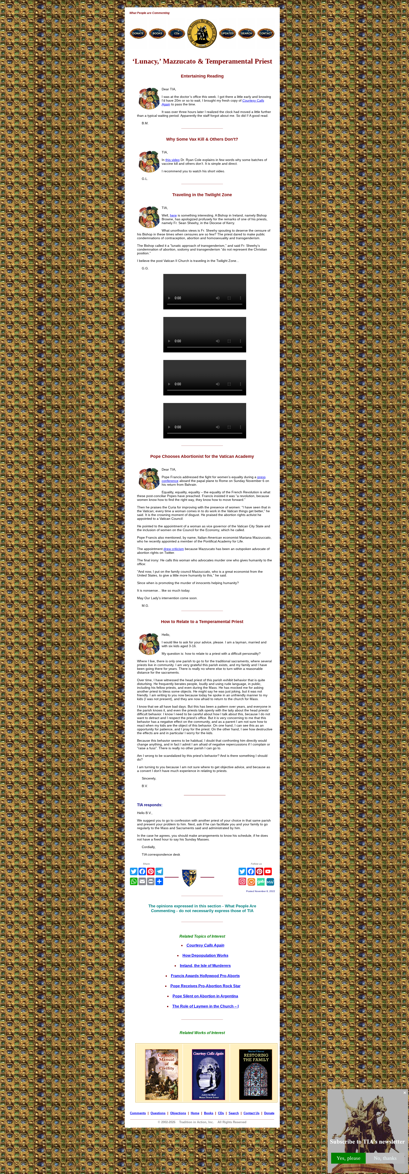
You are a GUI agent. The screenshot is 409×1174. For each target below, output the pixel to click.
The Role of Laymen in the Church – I (205, 1006)
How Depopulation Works (205, 955)
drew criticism (174, 549)
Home (195, 1113)
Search (234, 1113)
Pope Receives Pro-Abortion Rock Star (205, 986)
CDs (221, 1113)
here (173, 215)
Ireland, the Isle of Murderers (205, 966)
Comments (138, 1113)
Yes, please (348, 1158)
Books (208, 1113)
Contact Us (251, 1113)
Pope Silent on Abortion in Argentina (205, 996)
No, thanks (385, 1158)
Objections (178, 1113)
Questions (158, 1113)
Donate (269, 1113)
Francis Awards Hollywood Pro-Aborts (205, 976)
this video (172, 160)
